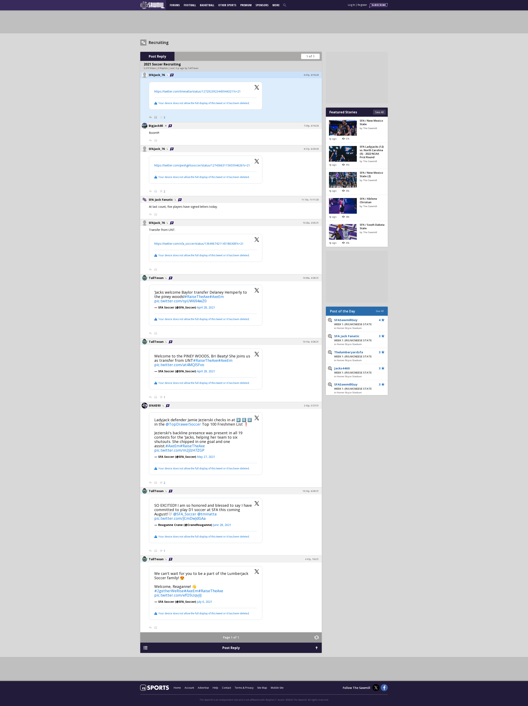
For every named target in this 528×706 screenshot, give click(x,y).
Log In (351, 5)
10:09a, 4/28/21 (311, 277)
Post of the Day (342, 311)
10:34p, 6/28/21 (311, 491)
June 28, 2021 (222, 525)
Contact (226, 687)
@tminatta (207, 513)
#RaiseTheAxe (196, 296)
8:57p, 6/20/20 (311, 148)
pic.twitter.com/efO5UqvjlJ (178, 595)
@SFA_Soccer (184, 513)
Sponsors (262, 5)
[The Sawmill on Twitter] (376, 687)
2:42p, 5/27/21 (311, 405)
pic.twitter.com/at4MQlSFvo (179, 364)
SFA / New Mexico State (371, 122)
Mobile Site (277, 687)
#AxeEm (216, 296)
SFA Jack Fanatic (353, 338)
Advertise (203, 687)
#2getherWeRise (169, 590)
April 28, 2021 (206, 307)
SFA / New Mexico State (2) (371, 174)
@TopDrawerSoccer (183, 424)
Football (190, 5)
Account (189, 687)
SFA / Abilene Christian (368, 200)
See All (379, 112)
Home (177, 687)
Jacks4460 (353, 370)
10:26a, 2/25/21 (311, 222)
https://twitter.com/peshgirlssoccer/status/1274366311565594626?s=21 (202, 165)
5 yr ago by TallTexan (187, 68)
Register (362, 5)
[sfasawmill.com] (154, 5)
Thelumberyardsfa (353, 354)
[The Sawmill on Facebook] (384, 687)
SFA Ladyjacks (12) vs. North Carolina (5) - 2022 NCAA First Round (372, 152)
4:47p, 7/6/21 (312, 559)
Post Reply (157, 56)
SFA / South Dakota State (372, 226)
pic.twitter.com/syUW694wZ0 (180, 300)
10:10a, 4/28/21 (311, 341)
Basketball (207, 5)
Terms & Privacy (244, 687)
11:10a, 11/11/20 (310, 199)
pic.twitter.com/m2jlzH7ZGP (179, 450)
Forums (175, 5)
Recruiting (158, 42)
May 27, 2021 (206, 457)
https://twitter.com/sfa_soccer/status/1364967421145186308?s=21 (199, 244)
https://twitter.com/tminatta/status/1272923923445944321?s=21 (197, 91)
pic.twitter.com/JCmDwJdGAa (180, 518)
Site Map (262, 687)
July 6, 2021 (204, 602)
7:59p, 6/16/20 (311, 125)
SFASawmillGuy (353, 322)
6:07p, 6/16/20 (311, 75)
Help (215, 687)
